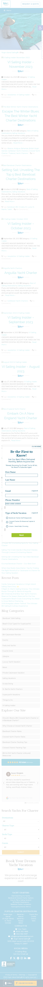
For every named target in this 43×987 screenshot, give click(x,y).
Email (8, 491)
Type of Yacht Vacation (15, 513)
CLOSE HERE (36, 446)
